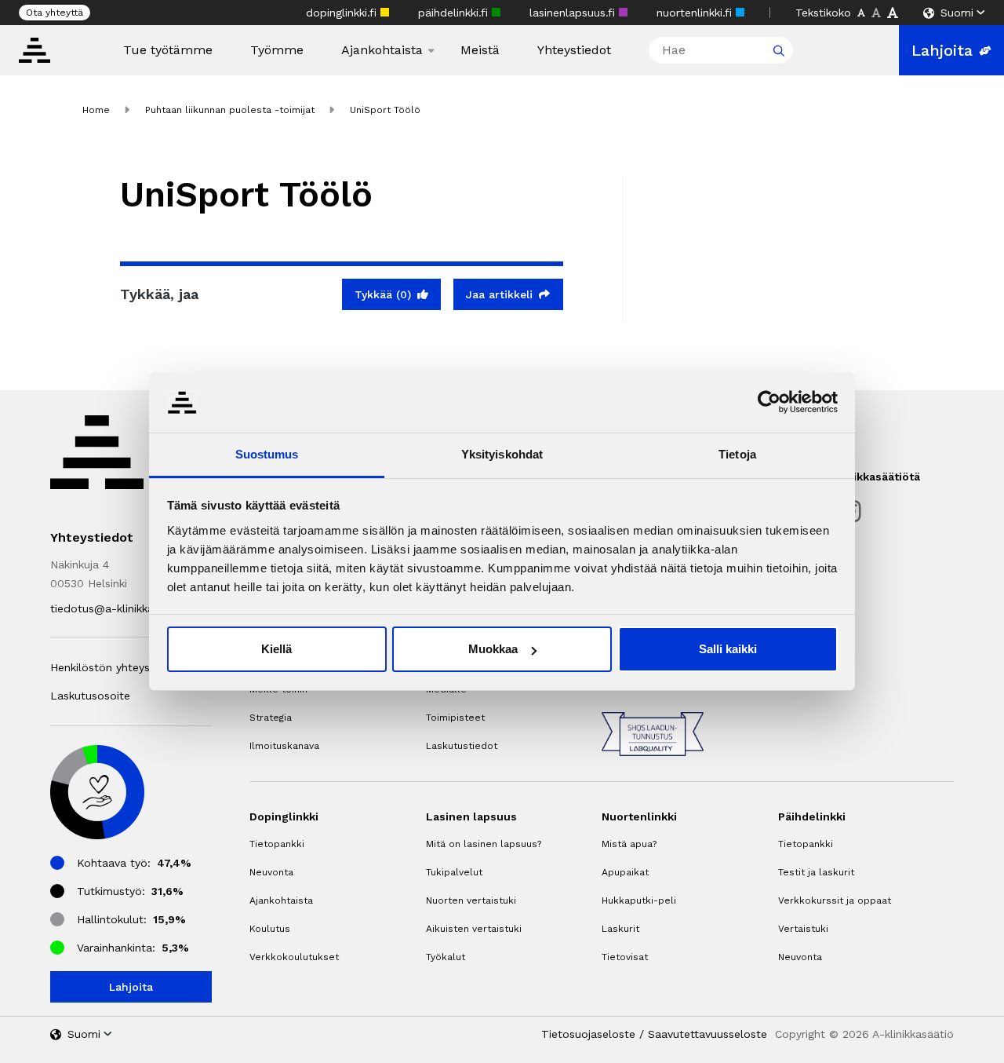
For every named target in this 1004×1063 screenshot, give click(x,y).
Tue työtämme (168, 50)
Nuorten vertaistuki (471, 900)
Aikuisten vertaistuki (474, 928)
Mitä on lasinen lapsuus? (483, 843)
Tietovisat (625, 957)
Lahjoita (942, 50)
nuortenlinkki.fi (696, 12)
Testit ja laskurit (816, 872)
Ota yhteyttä (54, 12)
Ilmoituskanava (284, 745)
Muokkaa (493, 649)
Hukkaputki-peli (639, 900)
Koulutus (269, 928)
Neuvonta (271, 872)
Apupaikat (625, 872)
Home (96, 109)
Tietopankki (276, 843)
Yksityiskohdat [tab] (502, 454)
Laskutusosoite (90, 695)
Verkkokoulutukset (294, 957)
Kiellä (276, 649)
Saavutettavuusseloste (707, 1034)
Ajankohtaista (382, 50)
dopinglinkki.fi (343, 12)
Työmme (277, 50)
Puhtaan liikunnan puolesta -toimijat (230, 109)
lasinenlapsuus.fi (574, 12)
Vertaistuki (803, 928)
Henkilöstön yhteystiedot (116, 667)
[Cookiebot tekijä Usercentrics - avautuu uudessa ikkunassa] (769, 402)
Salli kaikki (728, 649)
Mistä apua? (629, 843)
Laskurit (620, 928)
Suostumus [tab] (267, 454)
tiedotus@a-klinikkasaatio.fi (122, 608)
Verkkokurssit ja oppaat (834, 900)
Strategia (270, 717)
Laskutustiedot (461, 745)
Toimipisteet (455, 717)
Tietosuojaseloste (588, 1034)
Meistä (480, 50)
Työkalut (445, 957)
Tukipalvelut (454, 872)
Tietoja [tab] (737, 454)
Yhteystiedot (574, 50)
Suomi (956, 12)
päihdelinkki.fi (455, 12)
